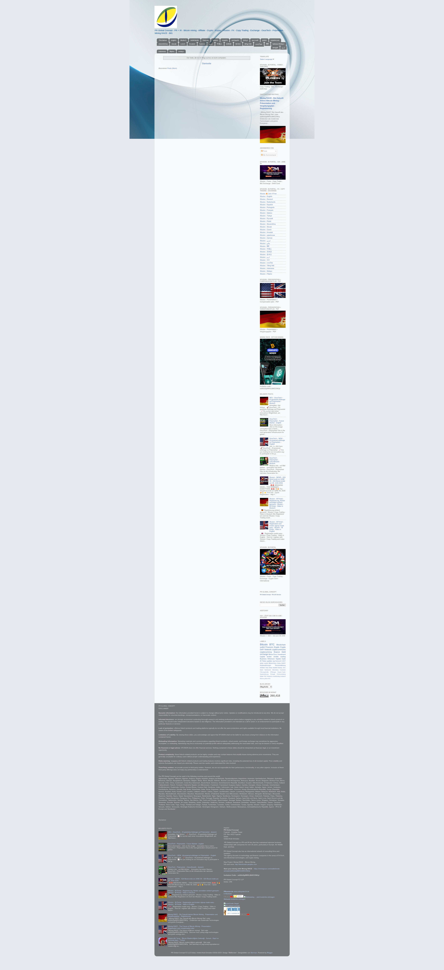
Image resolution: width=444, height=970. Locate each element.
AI (260, 661)
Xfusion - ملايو (265, 243)
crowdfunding (276, 676)
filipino (172, 51)
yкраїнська (275, 40)
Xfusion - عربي (265, 241)
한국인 (238, 44)
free (269, 678)
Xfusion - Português (267, 207)
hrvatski (192, 44)
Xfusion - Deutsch (266, 199)
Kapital (278, 659)
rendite (276, 656)
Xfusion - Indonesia (267, 268)
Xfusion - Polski (265, 221)
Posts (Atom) (172, 68)
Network (268, 649)
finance (277, 652)
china (270, 667)
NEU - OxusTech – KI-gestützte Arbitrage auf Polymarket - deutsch (277, 400)
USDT (284, 661)
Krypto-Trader (282, 672)
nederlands (194, 40)
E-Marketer (228, 894)
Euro (275, 654)
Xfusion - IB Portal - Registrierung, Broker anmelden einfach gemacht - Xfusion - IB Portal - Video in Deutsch (277, 503)
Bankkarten (268, 670)
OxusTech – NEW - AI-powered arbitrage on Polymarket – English (277, 441)
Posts (265, 151)
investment (282, 654)
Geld (284, 652)
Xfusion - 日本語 (266, 252)
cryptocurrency (266, 652)
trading (283, 656)
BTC (271, 644)
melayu (181, 51)
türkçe (245, 40)
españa (225, 40)
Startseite (206, 63)
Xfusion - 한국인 (266, 254)
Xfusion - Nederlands (267, 202)
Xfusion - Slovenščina (268, 224)
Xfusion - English (266, 196)
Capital (262, 656)
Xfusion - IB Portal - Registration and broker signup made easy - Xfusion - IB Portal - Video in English (276, 526)
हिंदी (267, 44)
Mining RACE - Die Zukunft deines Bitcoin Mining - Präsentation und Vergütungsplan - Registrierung (271, 103)
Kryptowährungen (265, 665)
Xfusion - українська (267, 235)
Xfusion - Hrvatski (266, 232)
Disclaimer (163, 40)
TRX (265, 676)
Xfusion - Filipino (266, 274)
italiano (215, 40)
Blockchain (281, 645)
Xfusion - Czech (265, 230)
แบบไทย (259, 44)
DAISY (283, 663)
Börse (271, 654)
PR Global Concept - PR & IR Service (270, 594)
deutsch (183, 40)
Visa (266, 667)
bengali (275, 48)
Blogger (270, 953)
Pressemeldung (281, 674)
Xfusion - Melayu (266, 271)
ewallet (275, 667)
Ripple (261, 676)
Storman (254, 953)
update (269, 661)
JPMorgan (273, 672)
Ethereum (271, 659)
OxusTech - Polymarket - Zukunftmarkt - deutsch (274, 460)
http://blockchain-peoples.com (246, 864)
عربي (211, 44)
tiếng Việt (248, 44)
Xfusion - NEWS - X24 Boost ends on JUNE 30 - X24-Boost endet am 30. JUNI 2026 (277, 480)
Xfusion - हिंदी (264, 246)
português (235, 40)
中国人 (219, 44)
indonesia (162, 51)
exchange (264, 654)
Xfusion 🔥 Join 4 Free (268, 194)
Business (263, 659)
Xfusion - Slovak (266, 227)
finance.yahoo (264, 678)
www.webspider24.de (241, 891)
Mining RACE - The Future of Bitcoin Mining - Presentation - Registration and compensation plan (190, 927)
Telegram (269, 676)
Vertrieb (262, 667)
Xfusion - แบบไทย (266, 263)
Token (264, 661)
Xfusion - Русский (266, 218)
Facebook (283, 670)
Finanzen (269, 647)
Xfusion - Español (266, 205)
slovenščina (163, 44)
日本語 (228, 44)
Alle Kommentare (269, 155)
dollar (262, 663)
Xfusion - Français (266, 210)
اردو (283, 48)
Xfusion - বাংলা (265, 260)
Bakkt (261, 670)
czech (182, 44)
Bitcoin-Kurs (272, 663)
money (280, 667)
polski (264, 40)
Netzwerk (278, 661)
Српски (202, 44)
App (274, 661)
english (173, 40)
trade (284, 659)
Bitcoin (264, 644)
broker (269, 656)
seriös (266, 663)
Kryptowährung (264, 674)
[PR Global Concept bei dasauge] (238, 897)
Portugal (272, 674)
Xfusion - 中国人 (266, 249)
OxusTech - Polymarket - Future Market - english (276, 421)
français (206, 40)
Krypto (276, 647)
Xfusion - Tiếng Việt (267, 265)
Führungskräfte (264, 672)
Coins (279, 663)
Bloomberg (275, 670)
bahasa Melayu (278, 44)
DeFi (262, 649)
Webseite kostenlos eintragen (234, 899)
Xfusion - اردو (265, 257)
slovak (173, 44)
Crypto (283, 647)
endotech (283, 676)
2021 (284, 667)
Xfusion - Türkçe (266, 216)
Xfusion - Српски (266, 238)
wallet (262, 647)
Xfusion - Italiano (266, 213)
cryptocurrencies (279, 649)
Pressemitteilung (280, 665)
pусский (255, 40)
